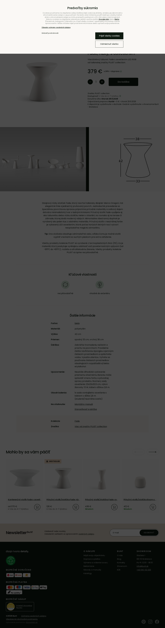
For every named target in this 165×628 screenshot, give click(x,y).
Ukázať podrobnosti (50, 33)
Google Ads (104, 19)
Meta (117, 19)
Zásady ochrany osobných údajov (56, 27)
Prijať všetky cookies (109, 35)
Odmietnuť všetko (109, 44)
